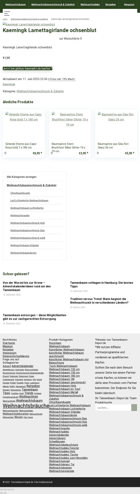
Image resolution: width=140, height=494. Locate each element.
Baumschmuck (9, 373)
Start (5, 19)
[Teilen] (8, 489)
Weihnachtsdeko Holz (62, 451)
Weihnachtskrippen (60, 467)
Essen (31, 376)
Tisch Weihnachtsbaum (63, 366)
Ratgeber (110, 4)
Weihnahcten (8, 417)
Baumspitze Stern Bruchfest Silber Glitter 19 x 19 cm (68, 147)
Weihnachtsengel (59, 461)
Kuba (26, 383)
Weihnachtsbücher (10, 411)
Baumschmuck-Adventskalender (30, 373)
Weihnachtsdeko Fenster (64, 448)
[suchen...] (134, 407)
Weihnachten (28, 396)
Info (34, 379)
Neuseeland (21, 386)
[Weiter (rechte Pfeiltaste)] (5, 492)
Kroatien (20, 383)
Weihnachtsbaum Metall (63, 392)
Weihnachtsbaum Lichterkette (27, 207)
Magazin (129, 4)
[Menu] (7, 14)
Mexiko (6, 386)
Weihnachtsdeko (90, 4)
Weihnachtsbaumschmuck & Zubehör (53, 4)
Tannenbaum (30, 389)
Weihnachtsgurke (20, 215)
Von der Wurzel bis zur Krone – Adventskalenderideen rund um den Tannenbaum (27, 286)
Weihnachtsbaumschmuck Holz (27, 222)
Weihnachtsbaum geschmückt (67, 382)
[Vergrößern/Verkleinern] (1, 489)
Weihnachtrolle (9, 401)
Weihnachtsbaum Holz (62, 385)
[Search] (133, 14)
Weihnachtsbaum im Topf (64, 389)
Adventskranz (9, 370)
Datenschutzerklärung (16, 356)
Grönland (19, 379)
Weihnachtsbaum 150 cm (64, 372)
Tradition (15, 393)
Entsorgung (23, 376)
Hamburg (28, 379)
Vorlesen (37, 393)
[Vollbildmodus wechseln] (5, 489)
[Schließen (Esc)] (12, 489)
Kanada (6, 383)
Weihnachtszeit (35, 414)
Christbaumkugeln (20, 192)
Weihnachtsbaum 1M (61, 379)
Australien (19, 370)
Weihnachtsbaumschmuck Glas (27, 230)
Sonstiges (55, 343)
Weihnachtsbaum (15, 4)
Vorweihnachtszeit (10, 397)
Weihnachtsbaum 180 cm (64, 375)
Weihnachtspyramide (61, 471)
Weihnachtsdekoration (16, 413)
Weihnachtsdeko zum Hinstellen (68, 458)
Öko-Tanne (28, 417)
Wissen (18, 417)
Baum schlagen (31, 370)
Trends (28, 393)
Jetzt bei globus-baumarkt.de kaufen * (27, 68)
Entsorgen (14, 376)
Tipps (6, 393)
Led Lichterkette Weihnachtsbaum (29, 200)
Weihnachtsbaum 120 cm (64, 369)
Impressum (9, 352)
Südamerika (16, 390)
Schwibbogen (57, 441)
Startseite (9, 343)
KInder (13, 383)
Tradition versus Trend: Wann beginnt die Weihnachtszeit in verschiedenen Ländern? (99, 300)
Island (39, 379)
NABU (12, 386)
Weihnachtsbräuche (26, 406)
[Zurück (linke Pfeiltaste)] (1, 492)
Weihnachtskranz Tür (62, 464)
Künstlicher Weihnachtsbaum (66, 349)
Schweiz (6, 390)
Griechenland (8, 379)
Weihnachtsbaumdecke (23, 252)
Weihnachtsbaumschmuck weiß (27, 237)
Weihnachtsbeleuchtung (63, 444)
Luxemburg (34, 383)
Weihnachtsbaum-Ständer (24, 245)
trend (21, 393)
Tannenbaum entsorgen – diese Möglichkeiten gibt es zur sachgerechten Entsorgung (34, 317)
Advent (7, 366)
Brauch (6, 376)
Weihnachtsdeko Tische (63, 454)
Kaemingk (9, 84)
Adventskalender (22, 366)
